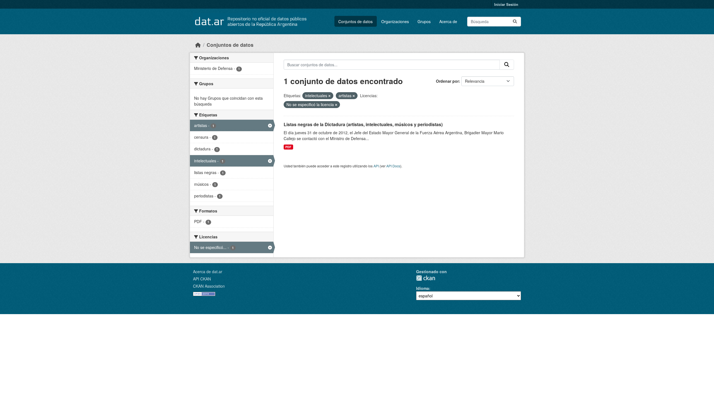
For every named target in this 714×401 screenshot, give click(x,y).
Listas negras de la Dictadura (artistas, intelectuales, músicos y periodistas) (363, 124)
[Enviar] (514, 21)
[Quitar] (329, 96)
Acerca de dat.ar (207, 271)
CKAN (425, 278)
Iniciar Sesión (506, 4)
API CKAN (202, 279)
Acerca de (448, 21)
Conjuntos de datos (355, 21)
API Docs (393, 165)
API (376, 165)
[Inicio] (198, 44)
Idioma (422, 288)
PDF (288, 147)
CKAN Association (209, 286)
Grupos (424, 21)
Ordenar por (447, 81)
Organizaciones (395, 21)
